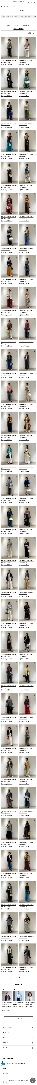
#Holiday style (28, 16)
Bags (11, 16)
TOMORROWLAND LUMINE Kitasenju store (8, 61)
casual (15, 16)
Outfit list (6, 6)
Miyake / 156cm (6, 64)
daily (7, 16)
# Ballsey (21, 16)
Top (2, 6)
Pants (3, 16)
